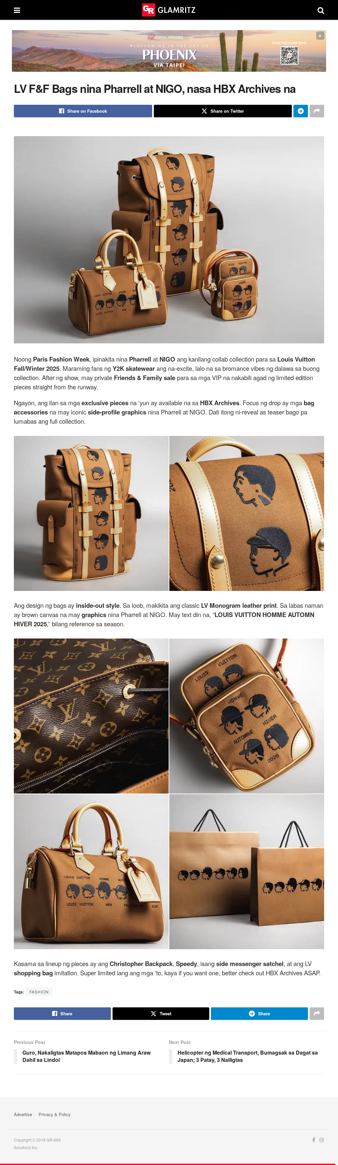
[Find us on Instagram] (322, 1140)
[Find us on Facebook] (313, 1140)
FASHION (39, 991)
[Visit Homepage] (168, 10)
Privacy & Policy (55, 1114)
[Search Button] (321, 10)
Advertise (23, 1114)
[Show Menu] (17, 10)
